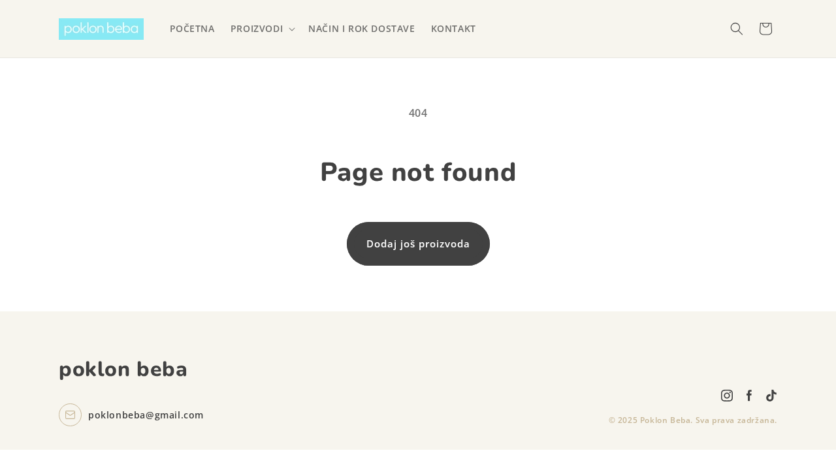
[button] (261, 28)
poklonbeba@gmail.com (146, 415)
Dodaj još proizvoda (418, 243)
